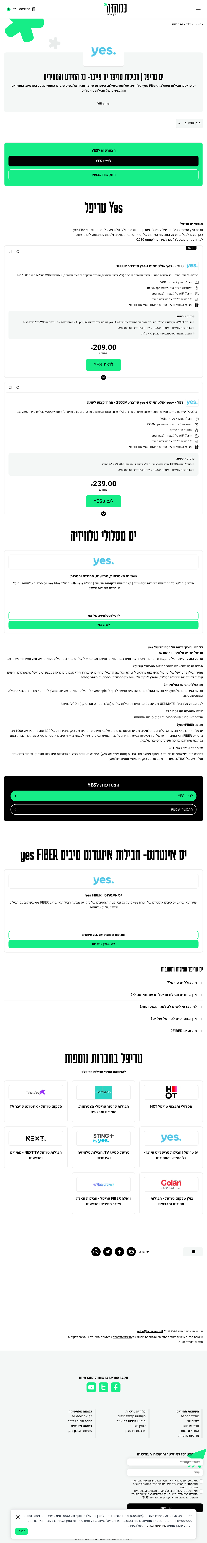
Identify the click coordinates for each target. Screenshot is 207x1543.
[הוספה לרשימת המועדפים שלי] (10, 251)
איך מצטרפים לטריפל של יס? (174, 1019)
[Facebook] (119, 1251)
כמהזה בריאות (136, 1411)
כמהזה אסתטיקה (80, 1411)
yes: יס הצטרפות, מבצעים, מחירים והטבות (103, 576)
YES (188, 24)
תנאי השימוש (159, 1480)
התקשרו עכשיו (104, 175)
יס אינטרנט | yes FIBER (103, 895)
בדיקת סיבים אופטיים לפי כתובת (52, 735)
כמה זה (199, 24)
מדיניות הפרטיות (122, 1337)
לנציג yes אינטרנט (103, 944)
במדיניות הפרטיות (154, 1525)
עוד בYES (103, 103)
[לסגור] (18, 1517)
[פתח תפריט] (198, 9)
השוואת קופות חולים (132, 1416)
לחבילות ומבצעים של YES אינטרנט (103, 935)
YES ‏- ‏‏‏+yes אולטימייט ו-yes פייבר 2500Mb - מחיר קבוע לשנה (135, 402)
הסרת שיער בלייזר (80, 1421)
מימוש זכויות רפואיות (131, 1421)
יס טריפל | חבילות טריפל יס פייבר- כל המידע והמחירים (171, 1155)
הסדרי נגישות (190, 1430)
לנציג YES (103, 161)
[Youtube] (91, 1387)
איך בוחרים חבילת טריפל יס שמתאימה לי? (164, 995)
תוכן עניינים (193, 123)
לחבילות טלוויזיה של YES (103, 616)
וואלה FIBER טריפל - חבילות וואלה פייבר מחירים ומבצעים (103, 1201)
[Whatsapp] (96, 1251)
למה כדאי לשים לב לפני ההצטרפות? (168, 1006)
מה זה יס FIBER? (184, 1031)
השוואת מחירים (187, 1411)
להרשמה (165, 1508)
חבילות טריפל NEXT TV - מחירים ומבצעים (36, 1155)
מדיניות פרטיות (188, 1435)
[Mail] (131, 1251)
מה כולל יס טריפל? (182, 982)
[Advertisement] (133, 1294)
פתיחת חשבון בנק (80, 1430)
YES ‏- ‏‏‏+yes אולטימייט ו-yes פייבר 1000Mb (150, 266)
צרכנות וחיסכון (135, 1430)
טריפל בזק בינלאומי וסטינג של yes (133, 758)
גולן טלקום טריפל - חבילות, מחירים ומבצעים (171, 1201)
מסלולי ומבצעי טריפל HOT (171, 1106)
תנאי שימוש (191, 1426)
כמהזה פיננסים (81, 1426)
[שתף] (17, 251)
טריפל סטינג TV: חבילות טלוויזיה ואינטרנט (104, 1155)
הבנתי (21, 1531)
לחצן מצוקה (138, 1426)
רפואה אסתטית (82, 1416)
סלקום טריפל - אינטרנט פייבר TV (36, 1106)
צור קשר (193, 1421)
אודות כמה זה (190, 1416)
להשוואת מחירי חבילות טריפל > (103, 1072)
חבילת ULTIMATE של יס (167, 703)
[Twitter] (107, 1251)
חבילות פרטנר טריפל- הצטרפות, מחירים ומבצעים (103, 1109)
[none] (103, 562)
